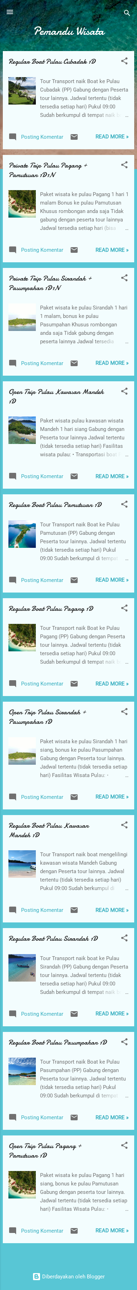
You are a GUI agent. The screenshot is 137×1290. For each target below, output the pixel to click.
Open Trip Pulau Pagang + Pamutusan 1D (44, 1150)
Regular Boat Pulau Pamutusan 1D (55, 504)
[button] (124, 62)
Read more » (112, 136)
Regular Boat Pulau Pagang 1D (50, 608)
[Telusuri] (127, 14)
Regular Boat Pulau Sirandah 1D (53, 938)
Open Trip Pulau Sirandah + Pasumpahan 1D (47, 716)
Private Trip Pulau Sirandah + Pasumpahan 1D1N (50, 283)
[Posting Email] (74, 139)
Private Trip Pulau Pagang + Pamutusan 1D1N (47, 170)
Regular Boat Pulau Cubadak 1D (52, 61)
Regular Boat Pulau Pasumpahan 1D (57, 1042)
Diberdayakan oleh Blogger (73, 1276)
